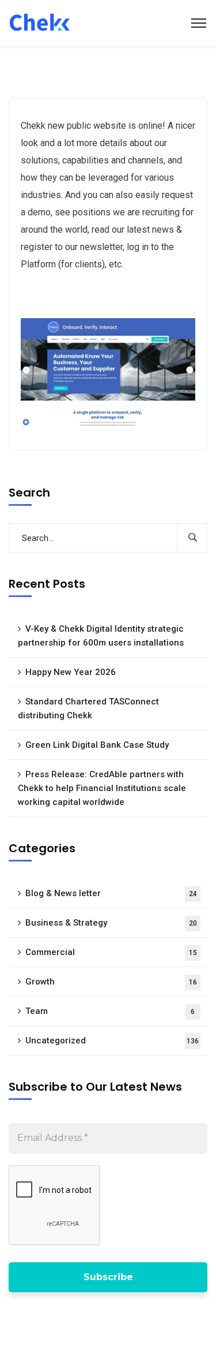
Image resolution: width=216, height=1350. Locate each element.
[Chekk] (39, 22)
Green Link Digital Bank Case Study (97, 745)
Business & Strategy (111, 923)
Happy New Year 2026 (70, 672)
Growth (111, 981)
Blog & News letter (111, 893)
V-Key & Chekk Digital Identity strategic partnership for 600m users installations (101, 636)
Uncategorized (112, 1040)
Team (110, 1011)
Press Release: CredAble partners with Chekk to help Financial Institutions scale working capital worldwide (102, 788)
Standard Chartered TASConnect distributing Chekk (88, 708)
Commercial (111, 952)
